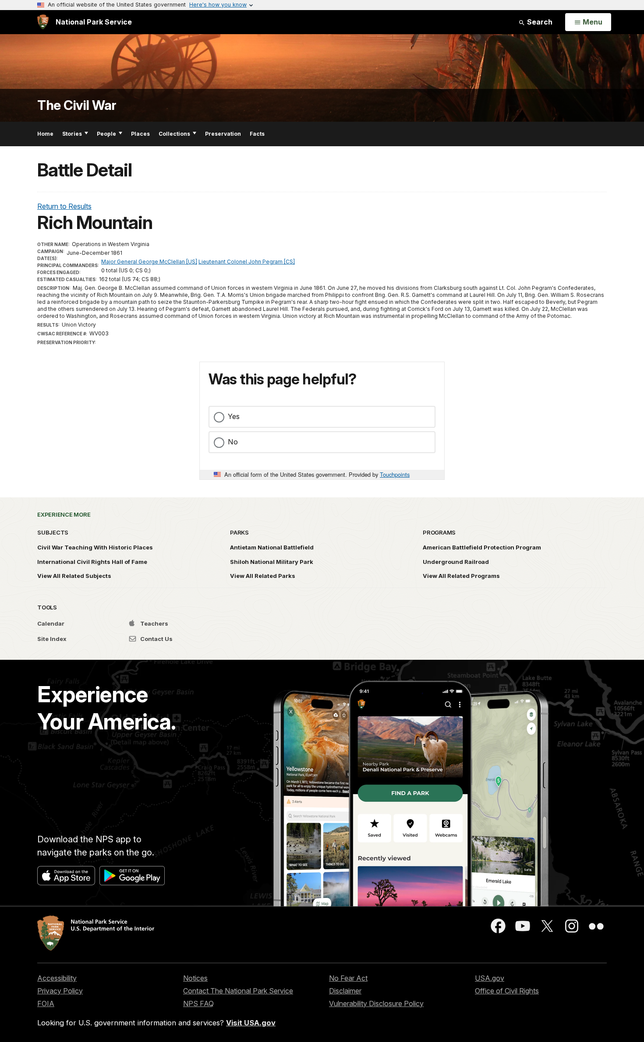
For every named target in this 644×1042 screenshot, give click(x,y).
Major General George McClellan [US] (149, 261)
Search (538, 22)
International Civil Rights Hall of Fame (92, 561)
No (233, 441)
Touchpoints (395, 474)
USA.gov (489, 978)
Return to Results (64, 206)
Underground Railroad (456, 561)
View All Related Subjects (74, 575)
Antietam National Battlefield (272, 547)
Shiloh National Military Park (271, 561)
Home (45, 133)
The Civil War (77, 105)
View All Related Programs (461, 575)
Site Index (52, 638)
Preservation (223, 133)
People (106, 133)
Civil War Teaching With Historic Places (95, 547)
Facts (257, 133)
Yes (234, 416)
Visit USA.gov (251, 1022)
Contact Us (156, 638)
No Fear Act (348, 978)
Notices (195, 978)
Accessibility (57, 978)
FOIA (45, 1003)
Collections (174, 133)
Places (140, 133)
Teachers (153, 623)
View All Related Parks (262, 575)
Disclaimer (345, 990)
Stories (72, 133)
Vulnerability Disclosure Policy (376, 1003)
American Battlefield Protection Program (482, 547)
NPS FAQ (198, 1003)
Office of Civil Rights (507, 990)
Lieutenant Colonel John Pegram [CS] (246, 261)
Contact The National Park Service (238, 990)
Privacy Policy (60, 990)
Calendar (50, 623)
